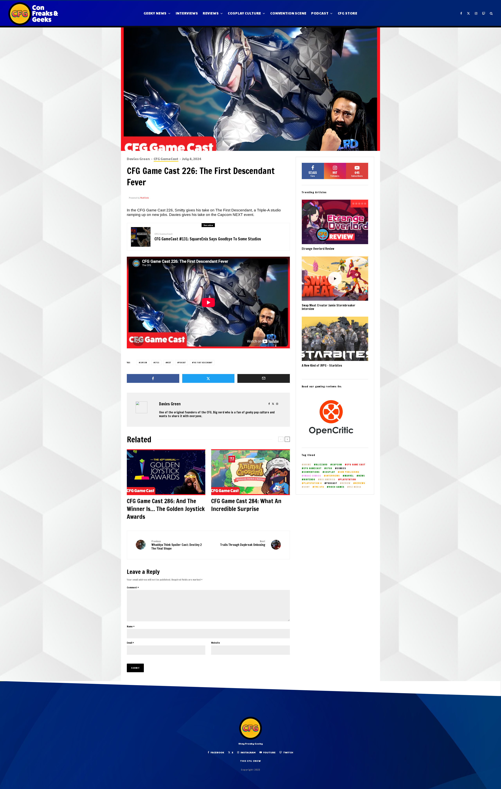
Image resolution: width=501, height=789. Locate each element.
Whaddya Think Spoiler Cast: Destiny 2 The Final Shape (176, 545)
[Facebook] (461, 13)
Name (130, 626)
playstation (348, 479)
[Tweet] (208, 378)
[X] (468, 13)
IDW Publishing (349, 472)
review (346, 483)
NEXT (169, 362)
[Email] (263, 378)
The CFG (319, 487)
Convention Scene (288, 13)
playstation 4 (313, 483)
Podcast (320, 13)
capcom (143, 362)
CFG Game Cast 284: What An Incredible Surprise (246, 505)
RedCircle (144, 198)
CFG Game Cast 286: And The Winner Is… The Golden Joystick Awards (166, 509)
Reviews (211, 13)
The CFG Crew (250, 760)
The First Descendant (203, 362)
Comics (341, 468)
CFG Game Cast (356, 464)
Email (130, 642)
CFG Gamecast (313, 468)
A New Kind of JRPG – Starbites (322, 365)
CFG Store (348, 13)
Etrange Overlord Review (318, 249)
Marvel (349, 476)
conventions (312, 472)
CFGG (157, 362)
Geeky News (155, 13)
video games (336, 487)
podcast (182, 362)
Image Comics (312, 476)
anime (307, 464)
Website (215, 642)
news (362, 476)
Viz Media (355, 487)
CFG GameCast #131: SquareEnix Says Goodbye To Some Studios (207, 239)
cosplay (329, 472)
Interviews (187, 13)
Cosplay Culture (244, 13)
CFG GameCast (166, 159)
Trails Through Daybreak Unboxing (242, 543)
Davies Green (138, 158)
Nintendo (309, 479)
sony (307, 487)
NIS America (327, 479)
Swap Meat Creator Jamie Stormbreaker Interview (328, 307)
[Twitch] (484, 13)
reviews (360, 483)
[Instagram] (476, 13)
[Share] (153, 378)
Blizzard (322, 464)
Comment (133, 587)
